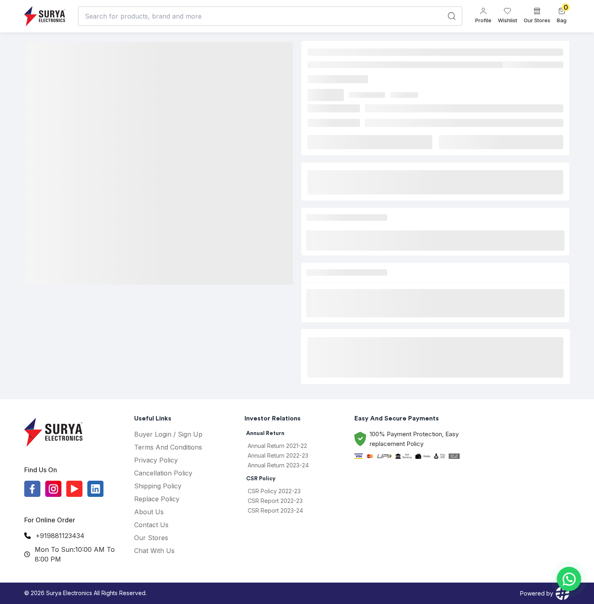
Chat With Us (154, 551)
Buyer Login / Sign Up (168, 434)
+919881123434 (60, 536)
